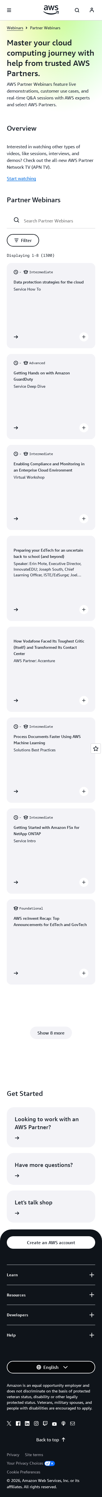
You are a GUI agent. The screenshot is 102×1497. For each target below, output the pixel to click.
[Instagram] (36, 1424)
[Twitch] (45, 1424)
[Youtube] (54, 1424)
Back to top (47, 1439)
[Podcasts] (63, 1424)
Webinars (15, 27)
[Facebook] (18, 1424)
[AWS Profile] (91, 10)
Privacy (13, 1454)
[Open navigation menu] (9, 10)
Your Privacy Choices (25, 1463)
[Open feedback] (96, 748)
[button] (23, 240)
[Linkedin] (27, 1424)
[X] (9, 1424)
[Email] (72, 1424)
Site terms (34, 1454)
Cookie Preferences (23, 1471)
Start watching (21, 178)
